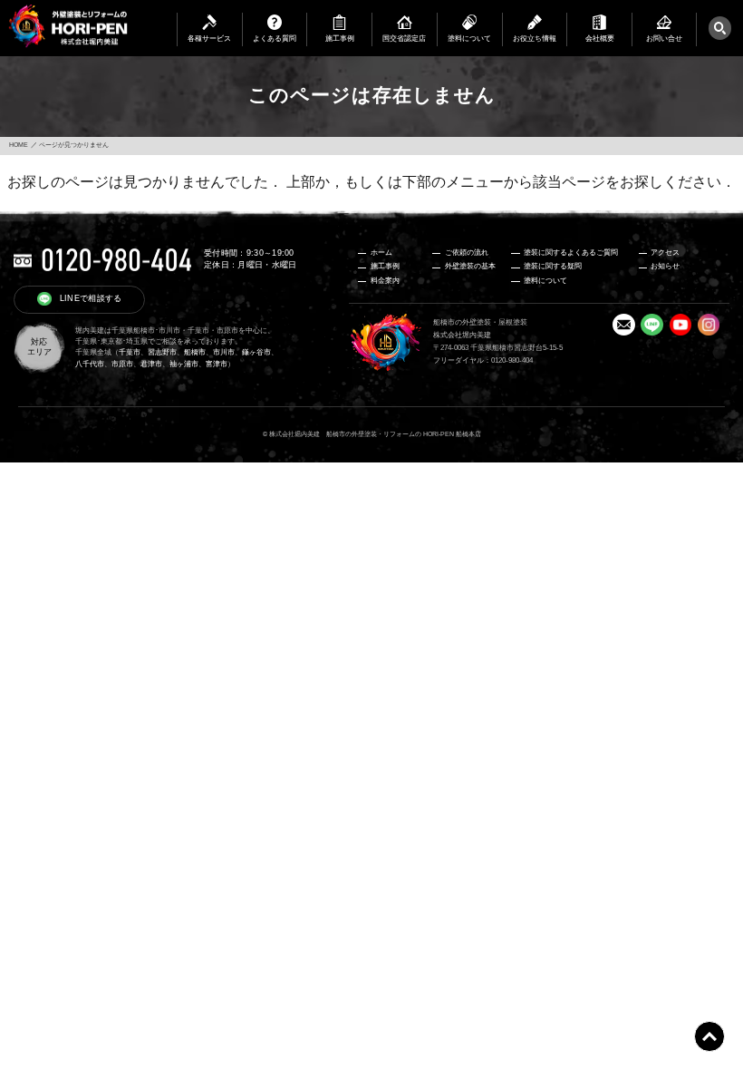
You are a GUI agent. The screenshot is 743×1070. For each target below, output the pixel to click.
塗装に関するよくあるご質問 (571, 252)
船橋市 (195, 352)
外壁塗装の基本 (470, 266)
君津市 (151, 364)
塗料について (545, 281)
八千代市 (89, 364)
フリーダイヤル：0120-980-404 (483, 360)
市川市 (224, 352)
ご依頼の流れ (466, 252)
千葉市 (129, 352)
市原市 (122, 364)
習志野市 (162, 352)
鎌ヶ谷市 (256, 352)
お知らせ (665, 266)
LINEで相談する (91, 298)
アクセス (665, 252)
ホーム (381, 252)
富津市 (216, 364)
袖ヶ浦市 (183, 364)
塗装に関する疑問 (553, 266)
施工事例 (385, 266)
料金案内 (385, 281)
